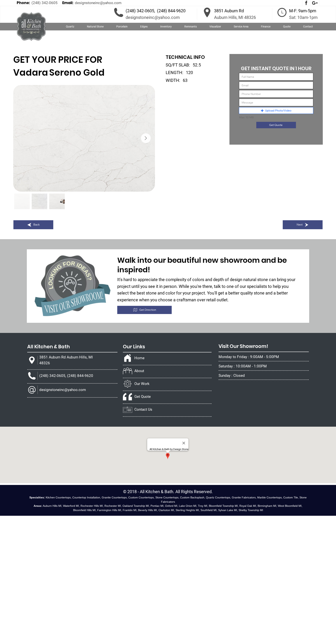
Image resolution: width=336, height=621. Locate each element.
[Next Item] (146, 138)
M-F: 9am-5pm (302, 10)
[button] (95, 27)
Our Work (142, 383)
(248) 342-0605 (45, 3)
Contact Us (143, 409)
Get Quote (142, 396)
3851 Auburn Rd (229, 10)
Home (139, 358)
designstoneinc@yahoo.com (98, 3)
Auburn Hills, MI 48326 (235, 17)
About (139, 371)
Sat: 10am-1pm (303, 17)
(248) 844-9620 (171, 10)
